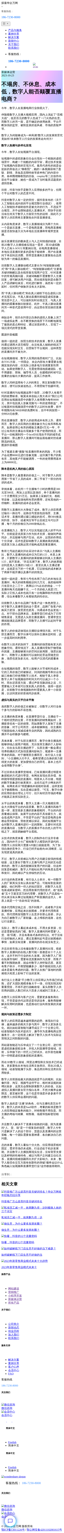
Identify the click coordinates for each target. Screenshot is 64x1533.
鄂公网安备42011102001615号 (44, 1529)
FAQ (11, 1373)
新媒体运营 (15, 1299)
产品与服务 (15, 30)
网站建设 (13, 1288)
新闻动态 (13, 1327)
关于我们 (13, 44)
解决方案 (13, 37)
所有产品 (13, 1302)
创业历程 (13, 1331)
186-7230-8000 (31, 1483)
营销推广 (13, 1292)
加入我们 (13, 1334)
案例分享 (13, 33)
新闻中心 (13, 40)
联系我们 (13, 47)
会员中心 (13, 1370)
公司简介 (13, 1324)
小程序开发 (15, 1295)
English (12, 1442)
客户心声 (13, 1366)
